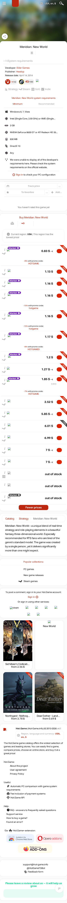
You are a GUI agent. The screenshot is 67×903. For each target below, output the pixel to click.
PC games (29, 569)
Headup (20, 71)
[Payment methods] (12, 223)
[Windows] (39, 223)
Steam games (30, 581)
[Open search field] (62, 4)
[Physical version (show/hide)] (28, 223)
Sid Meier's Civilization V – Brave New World (29, 664)
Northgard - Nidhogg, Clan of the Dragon (28, 716)
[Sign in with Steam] (14, 607)
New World (49, 626)
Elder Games (23, 68)
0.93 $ (53, 384)
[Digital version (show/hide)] (23, 223)
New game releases (33, 575)
